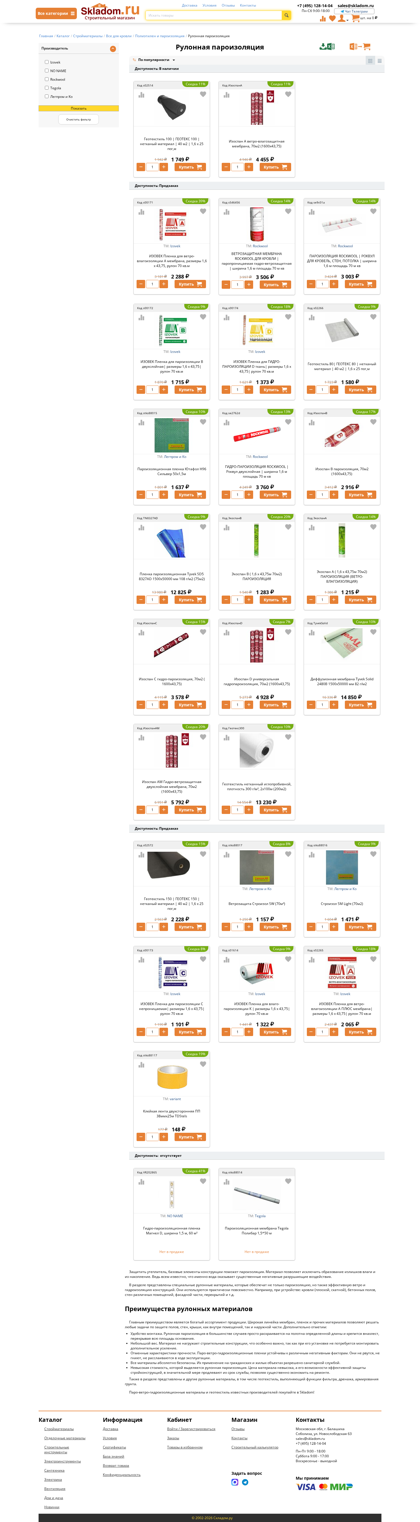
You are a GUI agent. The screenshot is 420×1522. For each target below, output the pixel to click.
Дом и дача (53, 1497)
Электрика (53, 1479)
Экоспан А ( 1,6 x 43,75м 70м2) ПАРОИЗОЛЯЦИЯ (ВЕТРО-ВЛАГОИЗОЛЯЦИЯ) (342, 576)
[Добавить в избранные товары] (203, 94)
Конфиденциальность (122, 1474)
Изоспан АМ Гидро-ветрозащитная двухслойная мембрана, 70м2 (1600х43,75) (171, 786)
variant (175, 1098)
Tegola (55, 88)
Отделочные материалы (64, 1438)
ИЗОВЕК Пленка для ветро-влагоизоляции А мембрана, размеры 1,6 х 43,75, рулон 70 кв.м (172, 261)
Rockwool (57, 79)
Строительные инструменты (56, 1449)
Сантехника (54, 1470)
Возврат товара (116, 1465)
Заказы (173, 1438)
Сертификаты (114, 1447)
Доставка (189, 5)
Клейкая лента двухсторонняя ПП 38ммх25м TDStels (171, 1113)
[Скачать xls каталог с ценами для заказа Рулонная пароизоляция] (334, 46)
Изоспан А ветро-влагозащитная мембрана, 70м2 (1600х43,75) (257, 144)
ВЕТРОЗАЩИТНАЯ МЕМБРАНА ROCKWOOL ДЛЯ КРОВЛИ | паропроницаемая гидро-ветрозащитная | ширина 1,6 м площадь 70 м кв (257, 261)
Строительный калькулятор (254, 1447)
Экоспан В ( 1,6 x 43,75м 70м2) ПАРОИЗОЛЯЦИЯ (257, 576)
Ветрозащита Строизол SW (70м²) (257, 903)
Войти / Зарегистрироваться (191, 1428)
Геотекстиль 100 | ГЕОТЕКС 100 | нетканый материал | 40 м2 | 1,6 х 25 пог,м (171, 144)
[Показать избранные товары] (332, 18)
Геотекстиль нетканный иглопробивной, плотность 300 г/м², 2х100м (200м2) (256, 786)
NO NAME (58, 70)
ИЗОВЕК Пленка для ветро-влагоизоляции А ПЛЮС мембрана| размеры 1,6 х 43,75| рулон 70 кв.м (342, 1008)
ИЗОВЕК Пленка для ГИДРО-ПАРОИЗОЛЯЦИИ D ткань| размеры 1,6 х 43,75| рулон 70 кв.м (256, 366)
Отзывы (228, 5)
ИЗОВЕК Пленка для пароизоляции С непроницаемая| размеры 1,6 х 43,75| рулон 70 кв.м (172, 1008)
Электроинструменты (62, 1461)
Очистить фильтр (78, 119)
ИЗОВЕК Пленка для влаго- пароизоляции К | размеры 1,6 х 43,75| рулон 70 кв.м (257, 1008)
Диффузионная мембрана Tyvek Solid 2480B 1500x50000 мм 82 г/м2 (342, 681)
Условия (210, 5)
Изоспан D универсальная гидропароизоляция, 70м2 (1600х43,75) (257, 681)
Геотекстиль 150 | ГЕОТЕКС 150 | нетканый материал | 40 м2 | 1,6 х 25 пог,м (171, 903)
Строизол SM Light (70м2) (342, 903)
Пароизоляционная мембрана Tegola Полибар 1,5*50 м (257, 1231)
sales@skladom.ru (356, 5)
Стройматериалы (59, 1428)
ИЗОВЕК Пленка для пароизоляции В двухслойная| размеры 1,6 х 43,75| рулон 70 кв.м (172, 366)
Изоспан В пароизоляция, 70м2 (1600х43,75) (342, 471)
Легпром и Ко (61, 96)
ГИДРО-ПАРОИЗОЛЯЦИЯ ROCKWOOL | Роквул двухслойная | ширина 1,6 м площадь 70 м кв (257, 471)
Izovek (55, 62)
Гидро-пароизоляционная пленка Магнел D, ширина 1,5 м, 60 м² (171, 1231)
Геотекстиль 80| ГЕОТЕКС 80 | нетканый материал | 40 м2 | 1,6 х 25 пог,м (342, 366)
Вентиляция (54, 1488)
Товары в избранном (185, 1447)
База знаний (113, 1456)
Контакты (248, 5)
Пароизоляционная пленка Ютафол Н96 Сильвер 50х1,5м (171, 471)
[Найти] (286, 15)
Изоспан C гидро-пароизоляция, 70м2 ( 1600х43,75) (172, 681)
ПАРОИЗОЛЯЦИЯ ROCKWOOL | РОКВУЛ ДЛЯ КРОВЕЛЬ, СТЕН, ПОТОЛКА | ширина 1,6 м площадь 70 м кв (342, 261)
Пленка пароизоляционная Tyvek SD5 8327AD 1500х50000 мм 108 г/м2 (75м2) (172, 576)
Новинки (51, 1507)
